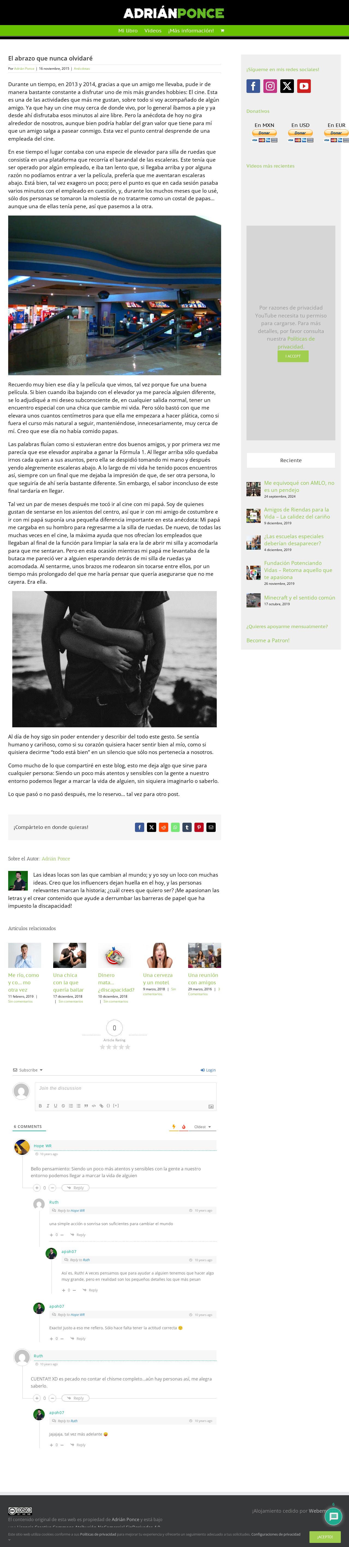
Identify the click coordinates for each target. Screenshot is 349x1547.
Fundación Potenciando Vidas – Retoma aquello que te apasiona (298, 570)
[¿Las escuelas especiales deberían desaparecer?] (253, 539)
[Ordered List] (71, 1106)
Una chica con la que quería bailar (68, 982)
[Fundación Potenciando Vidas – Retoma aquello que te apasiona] (253, 569)
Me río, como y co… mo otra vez (23, 982)
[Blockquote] (86, 1106)
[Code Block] (94, 1106)
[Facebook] (253, 86)
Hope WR (78, 1210)
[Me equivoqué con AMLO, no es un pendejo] (253, 485)
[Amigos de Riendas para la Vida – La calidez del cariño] (253, 512)
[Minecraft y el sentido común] (253, 597)
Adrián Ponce (24, 68)
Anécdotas (82, 68)
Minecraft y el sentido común (299, 597)
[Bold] (40, 1106)
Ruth (86, 1259)
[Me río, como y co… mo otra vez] (24, 955)
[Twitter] (287, 86)
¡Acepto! (325, 1536)
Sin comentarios (20, 1001)
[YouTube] (304, 86)
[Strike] (63, 1106)
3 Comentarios (204, 991)
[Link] (101, 1106)
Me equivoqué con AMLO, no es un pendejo (299, 486)
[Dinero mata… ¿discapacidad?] (114, 955)
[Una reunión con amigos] (204, 955)
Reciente (291, 460)
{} (108, 1105)
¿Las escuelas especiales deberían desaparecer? (294, 540)
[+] (116, 1105)
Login (210, 1070)
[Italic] (48, 1106)
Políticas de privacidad (98, 1534)
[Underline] (55, 1106)
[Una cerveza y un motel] (159, 955)
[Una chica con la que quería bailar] (69, 955)
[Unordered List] (78, 1106)
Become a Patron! (268, 640)
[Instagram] (270, 86)
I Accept (293, 356)
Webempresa (324, 1510)
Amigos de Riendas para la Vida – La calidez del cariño (297, 513)
